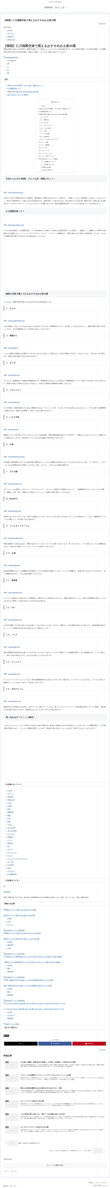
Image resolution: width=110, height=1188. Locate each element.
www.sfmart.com (14, 375)
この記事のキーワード (49, 161)
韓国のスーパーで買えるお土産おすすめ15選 (19, 915)
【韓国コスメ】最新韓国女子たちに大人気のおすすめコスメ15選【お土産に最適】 (32, 962)
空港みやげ (11, 40)
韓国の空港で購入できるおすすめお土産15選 (22, 92)
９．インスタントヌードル (49, 139)
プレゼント (11, 1015)
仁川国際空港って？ (14, 88)
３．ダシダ (44, 122)
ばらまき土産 (12, 831)
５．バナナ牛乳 (46, 128)
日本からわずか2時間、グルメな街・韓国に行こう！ (25, 85)
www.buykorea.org (14, 511)
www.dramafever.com (15, 538)
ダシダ (9, 849)
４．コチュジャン (46, 125)
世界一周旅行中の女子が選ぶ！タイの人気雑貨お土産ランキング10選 (28, 986)
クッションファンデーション (17, 859)
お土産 (9, 30)
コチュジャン (12, 852)
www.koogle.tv (13, 348)
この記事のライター (49, 164)
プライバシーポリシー (101, 1182)
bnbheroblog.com (14, 565)
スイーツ (10, 33)
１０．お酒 (44, 142)
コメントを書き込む (55, 1165)
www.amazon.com (14, 701)
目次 (52, 102)
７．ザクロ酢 (45, 134)
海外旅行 (10, 36)
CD (8, 846)
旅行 (8, 968)
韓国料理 (10, 812)
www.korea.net (13, 429)
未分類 (7, 1035)
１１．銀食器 (45, 145)
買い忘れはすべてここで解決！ (18, 95)
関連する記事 (47, 167)
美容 (8, 809)
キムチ (9, 856)
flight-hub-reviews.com (16, 225)
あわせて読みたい (48, 170)
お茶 (8, 818)
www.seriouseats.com (15, 192)
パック (9, 840)
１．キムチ (44, 117)
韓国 (8, 815)
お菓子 (9, 806)
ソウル (9, 825)
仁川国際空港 (12, 874)
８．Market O (45, 136)
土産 (8, 922)
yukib (17, 1024)
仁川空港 (10, 865)
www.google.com (14, 647)
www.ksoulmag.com (15, 620)
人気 (8, 948)
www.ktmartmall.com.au (16, 457)
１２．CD (44, 147)
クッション (11, 834)
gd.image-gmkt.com (15, 484)
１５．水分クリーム (47, 156)
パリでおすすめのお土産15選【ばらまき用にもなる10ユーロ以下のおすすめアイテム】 (34, 1009)
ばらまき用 (11, 828)
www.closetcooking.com (16, 321)
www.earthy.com (14, 402)
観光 (8, 992)
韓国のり (10, 843)
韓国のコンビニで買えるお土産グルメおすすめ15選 (21, 939)
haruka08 (14, 57)
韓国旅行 (10, 837)
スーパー (10, 925)
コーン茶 (10, 862)
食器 (8, 821)
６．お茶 (44, 131)
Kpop (9, 868)
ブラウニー (11, 871)
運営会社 (91, 1182)
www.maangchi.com (15, 592)
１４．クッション (46, 153)
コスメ (9, 803)
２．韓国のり (45, 120)
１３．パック (45, 150)
